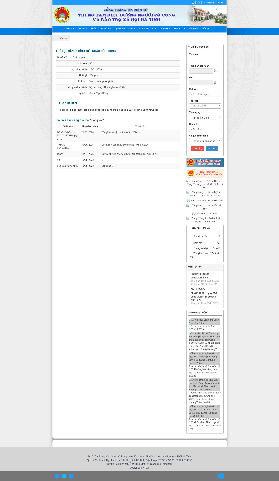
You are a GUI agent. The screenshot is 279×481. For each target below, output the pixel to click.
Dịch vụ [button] (119, 29)
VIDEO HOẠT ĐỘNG (198, 312)
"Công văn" (97, 120)
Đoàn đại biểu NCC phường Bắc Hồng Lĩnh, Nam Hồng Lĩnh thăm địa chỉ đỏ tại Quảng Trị (204, 346)
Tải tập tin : (108, 110)
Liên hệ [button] (205, 29)
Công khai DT (108, 166)
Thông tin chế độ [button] (100, 29)
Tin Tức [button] (81, 29)
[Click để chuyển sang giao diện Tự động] (57, 476)
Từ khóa (193, 54)
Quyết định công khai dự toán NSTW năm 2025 (125, 144)
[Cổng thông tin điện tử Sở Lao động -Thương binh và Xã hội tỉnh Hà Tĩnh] (205, 184)
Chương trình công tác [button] (141, 29)
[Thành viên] (193, 2)
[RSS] (199, 2)
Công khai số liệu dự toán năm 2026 (120, 132)
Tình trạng (194, 112)
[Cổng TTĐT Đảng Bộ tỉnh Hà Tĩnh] (205, 200)
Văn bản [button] (164, 29)
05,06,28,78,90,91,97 (67, 166)
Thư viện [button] (179, 29)
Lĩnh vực (193, 89)
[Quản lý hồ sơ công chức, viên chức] (205, 173)
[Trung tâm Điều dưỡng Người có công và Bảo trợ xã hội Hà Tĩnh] (62, 14)
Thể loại (193, 100)
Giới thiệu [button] (67, 29)
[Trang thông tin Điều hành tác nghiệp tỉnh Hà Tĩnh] (205, 220)
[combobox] (205, 94)
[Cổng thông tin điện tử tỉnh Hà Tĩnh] (205, 207)
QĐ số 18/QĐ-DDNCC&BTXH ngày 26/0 (67, 135)
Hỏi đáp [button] (193, 29)
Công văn (94, 75)
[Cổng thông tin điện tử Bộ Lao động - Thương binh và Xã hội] (205, 194)
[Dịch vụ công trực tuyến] (205, 213)
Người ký (193, 124)
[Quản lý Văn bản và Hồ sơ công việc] (205, 162)
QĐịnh (60, 154)
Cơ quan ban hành (198, 135)
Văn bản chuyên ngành (101, 81)
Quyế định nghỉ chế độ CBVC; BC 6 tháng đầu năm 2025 (129, 154)
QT (103, 160)
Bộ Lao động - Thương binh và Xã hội (107, 87)
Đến (191, 77)
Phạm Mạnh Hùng (98, 93)
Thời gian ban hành (199, 66)
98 (58, 160)
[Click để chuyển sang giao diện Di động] (71, 476)
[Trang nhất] (57, 28)
